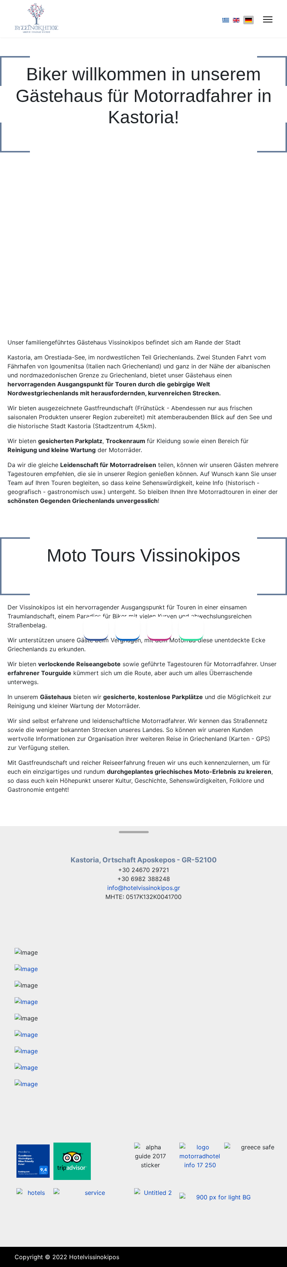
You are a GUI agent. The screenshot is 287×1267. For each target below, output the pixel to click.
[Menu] (267, 19)
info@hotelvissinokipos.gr (143, 887)
